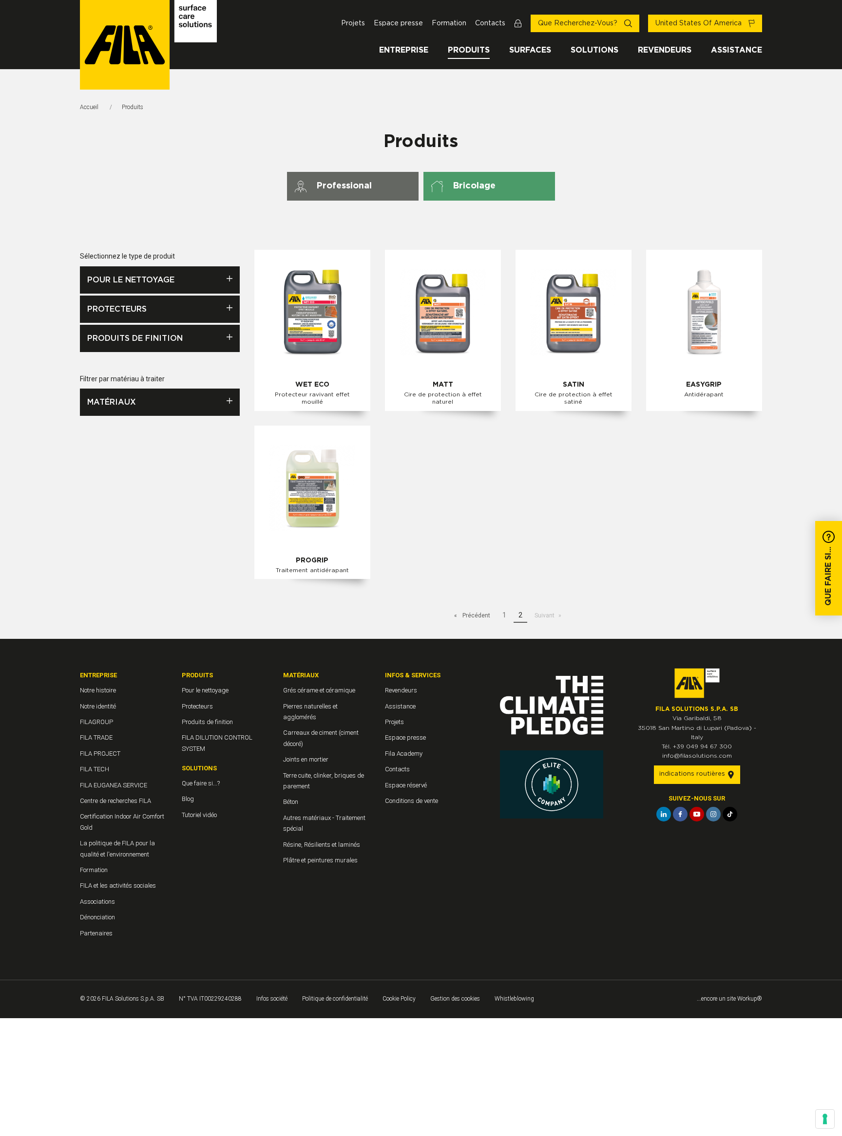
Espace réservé (406, 785)
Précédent (475, 615)
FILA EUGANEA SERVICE (113, 785)
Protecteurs (117, 309)
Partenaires (96, 933)
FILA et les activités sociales (118, 885)
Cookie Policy (399, 998)
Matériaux (111, 402)
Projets (353, 23)
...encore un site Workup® (729, 998)
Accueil (89, 107)
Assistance (736, 50)
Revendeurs (664, 50)
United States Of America (699, 23)
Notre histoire (98, 690)
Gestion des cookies (455, 998)
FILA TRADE (96, 737)
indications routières (693, 774)
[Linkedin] (663, 814)
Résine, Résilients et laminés (321, 844)
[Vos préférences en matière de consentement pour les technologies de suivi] (825, 1119)
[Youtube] (696, 814)
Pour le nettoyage (130, 280)
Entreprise (403, 50)
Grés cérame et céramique (319, 690)
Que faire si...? (201, 783)
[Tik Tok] (730, 814)
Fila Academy (403, 753)
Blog (188, 798)
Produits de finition (135, 338)
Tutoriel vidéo (199, 815)
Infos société (271, 998)
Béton (290, 801)
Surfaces (530, 50)
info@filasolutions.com (697, 756)
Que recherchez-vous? (578, 23)
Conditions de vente (411, 800)
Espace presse (398, 23)
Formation (449, 23)
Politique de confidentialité (335, 998)
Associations (97, 901)
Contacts (490, 23)
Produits (469, 50)
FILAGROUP (96, 722)
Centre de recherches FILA (115, 800)
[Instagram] (713, 814)
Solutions (594, 50)
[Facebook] (680, 814)
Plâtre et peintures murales (320, 860)
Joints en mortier (305, 759)
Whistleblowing (514, 998)
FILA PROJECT (100, 753)
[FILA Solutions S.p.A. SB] (148, 45)
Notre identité (98, 706)
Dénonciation (97, 917)
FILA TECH (94, 769)
